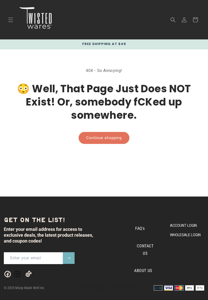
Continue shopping (104, 138)
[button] (10, 19)
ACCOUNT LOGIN (183, 225)
